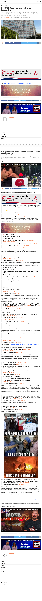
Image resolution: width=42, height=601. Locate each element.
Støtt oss (6, 588)
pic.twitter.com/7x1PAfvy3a (9, 291)
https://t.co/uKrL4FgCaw (32, 276)
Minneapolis (13, 533)
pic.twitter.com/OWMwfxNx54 (19, 326)
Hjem (2, 5)
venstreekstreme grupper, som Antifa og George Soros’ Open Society (24, 344)
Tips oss (2, 588)
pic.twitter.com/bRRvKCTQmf (9, 319)
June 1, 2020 (22, 247)
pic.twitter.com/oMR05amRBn (18, 398)
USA (29, 533)
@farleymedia (10, 285)
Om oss (24, 588)
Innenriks (3, 563)
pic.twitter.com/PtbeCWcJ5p (9, 258)
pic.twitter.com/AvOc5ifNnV (24, 214)
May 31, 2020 (19, 212)
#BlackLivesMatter (7, 306)
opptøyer (18, 533)
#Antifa (38, 305)
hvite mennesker (7, 533)
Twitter (26, 533)
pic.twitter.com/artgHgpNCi (24, 482)
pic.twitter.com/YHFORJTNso (9, 381)
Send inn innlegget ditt (13, 588)
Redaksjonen (11, 553)
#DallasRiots (31, 240)
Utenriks (2, 130)
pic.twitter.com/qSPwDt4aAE (23, 245)
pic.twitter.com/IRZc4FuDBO (9, 340)
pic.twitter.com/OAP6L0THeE (17, 306)
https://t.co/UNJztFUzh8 (8, 350)
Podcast (22, 17)
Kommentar (3, 134)
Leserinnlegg (6, 5)
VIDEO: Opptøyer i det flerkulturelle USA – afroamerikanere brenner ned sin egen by (20, 499)
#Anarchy (25, 257)
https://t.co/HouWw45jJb (22, 362)
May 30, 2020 (21, 321)
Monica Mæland (6, 97)
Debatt (5, 149)
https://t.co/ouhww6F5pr (12, 407)
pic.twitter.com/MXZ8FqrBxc (9, 335)
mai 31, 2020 (13, 17)
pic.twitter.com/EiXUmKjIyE (8, 372)
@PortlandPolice (27, 305)
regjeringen (17, 97)
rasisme (22, 533)
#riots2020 (25, 240)
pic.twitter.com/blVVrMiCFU (11, 315)
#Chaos (29, 257)
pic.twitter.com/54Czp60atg (9, 241)
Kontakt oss (20, 588)
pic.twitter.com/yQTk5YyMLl (28, 210)
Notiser (2, 125)
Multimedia (3, 132)
